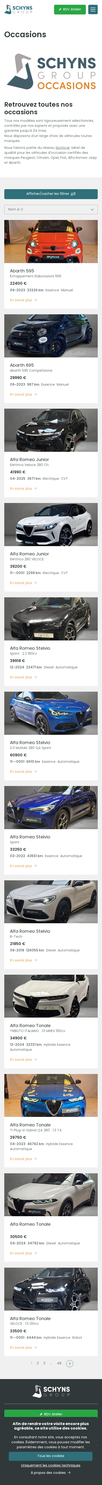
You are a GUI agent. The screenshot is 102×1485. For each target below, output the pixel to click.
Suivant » (69, 1363)
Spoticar (63, 148)
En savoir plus (21, 300)
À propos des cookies (48, 1473)
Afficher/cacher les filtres (47, 194)
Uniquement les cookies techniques (50, 1465)
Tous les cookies (50, 1456)
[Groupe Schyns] (18, 9)
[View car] (51, 241)
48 (59, 1363)
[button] (93, 9)
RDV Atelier (72, 9)
